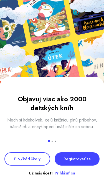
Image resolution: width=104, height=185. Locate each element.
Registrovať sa (77, 159)
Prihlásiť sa (65, 173)
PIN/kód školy (27, 159)
